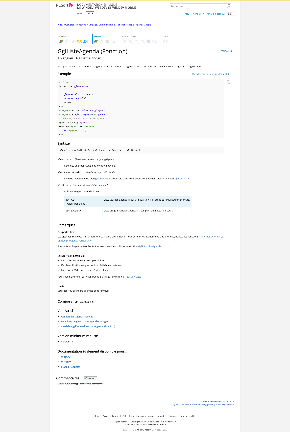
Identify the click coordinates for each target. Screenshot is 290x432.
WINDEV (65, 357)
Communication (107, 24)
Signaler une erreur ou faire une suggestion (193, 404)
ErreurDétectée (131, 276)
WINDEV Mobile (161, 430)
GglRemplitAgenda (209, 236)
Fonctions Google (125, 24)
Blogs (131, 416)
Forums (115, 416)
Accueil (188, 13)
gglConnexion (103, 178)
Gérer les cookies (188, 416)
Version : (81, 13)
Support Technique (145, 416)
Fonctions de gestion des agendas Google (84, 321)
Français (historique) (216, 13)
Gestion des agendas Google (77, 316)
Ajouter (91, 378)
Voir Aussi (226, 50)
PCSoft (97, 416)
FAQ (124, 416)
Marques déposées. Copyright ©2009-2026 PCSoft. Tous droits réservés (145, 421)
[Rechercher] (228, 6)
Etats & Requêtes (70, 366)
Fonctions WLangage (86, 24)
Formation (161, 416)
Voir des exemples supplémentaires (212, 73)
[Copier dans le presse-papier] (228, 82)
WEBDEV (66, 362)
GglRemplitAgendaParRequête (75, 240)
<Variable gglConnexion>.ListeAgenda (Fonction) (88, 326)
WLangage (69, 24)
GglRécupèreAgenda (149, 246)
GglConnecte (182, 178)
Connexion (198, 13)
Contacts (173, 416)
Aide (60, 24)
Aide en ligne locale (225, 404)
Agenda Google (143, 24)
